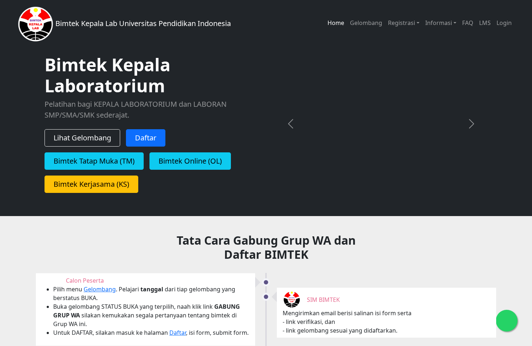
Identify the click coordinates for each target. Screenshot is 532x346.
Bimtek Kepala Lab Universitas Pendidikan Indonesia (142, 23)
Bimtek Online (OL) (190, 165)
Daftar (145, 142)
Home (336, 23)
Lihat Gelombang (82, 142)
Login (504, 23)
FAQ (467, 23)
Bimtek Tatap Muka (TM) (94, 165)
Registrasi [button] (401, 23)
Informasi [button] (438, 23)
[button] (291, 128)
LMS (485, 23)
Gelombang (366, 23)
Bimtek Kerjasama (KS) (91, 189)
